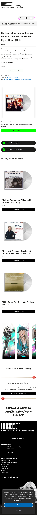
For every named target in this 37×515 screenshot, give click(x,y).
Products (7, 23)
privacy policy (18, 500)
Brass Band (17, 79)
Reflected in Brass (26, 79)
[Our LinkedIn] (17, 477)
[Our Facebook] (5, 477)
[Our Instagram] (2, 477)
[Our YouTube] (14, 477)
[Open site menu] (31, 18)
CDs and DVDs (13, 23)
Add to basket (15, 70)
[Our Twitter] (8, 477)
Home (2, 23)
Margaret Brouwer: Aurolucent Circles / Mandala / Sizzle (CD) (16, 252)
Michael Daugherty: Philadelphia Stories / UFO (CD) (17, 201)
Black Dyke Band (8, 79)
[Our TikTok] (11, 477)
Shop (18, 12)
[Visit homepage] (7, 5)
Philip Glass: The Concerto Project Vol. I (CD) (18, 303)
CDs (19, 23)
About (4, 12)
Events (32, 12)
